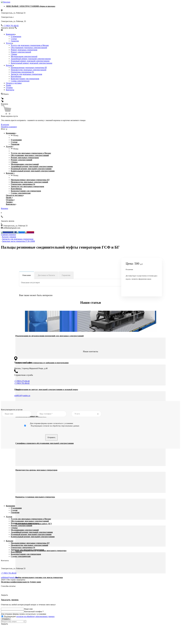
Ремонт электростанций (21, 52)
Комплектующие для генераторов (25, 79)
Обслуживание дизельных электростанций (29, 48)
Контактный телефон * (34, 611)
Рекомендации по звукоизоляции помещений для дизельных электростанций (49, 336)
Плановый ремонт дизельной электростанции (30, 61)
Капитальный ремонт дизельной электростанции (31, 63)
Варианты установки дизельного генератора (35, 497)
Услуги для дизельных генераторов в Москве (30, 45)
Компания (10, 34)
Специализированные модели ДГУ (30, 416)
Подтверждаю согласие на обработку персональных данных (55, 426)
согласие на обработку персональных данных (35, 616)
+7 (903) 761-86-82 (11, 26)
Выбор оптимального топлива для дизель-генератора (39, 577)
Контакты (10, 90)
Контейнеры (16, 76)
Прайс (8, 85)
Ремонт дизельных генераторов (24, 50)
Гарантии (15, 41)
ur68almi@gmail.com (9, 577)
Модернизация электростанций (24, 56)
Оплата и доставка (14, 83)
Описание (26, 275)
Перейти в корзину (9, 127)
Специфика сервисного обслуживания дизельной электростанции (44, 443)
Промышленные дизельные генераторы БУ (29, 67)
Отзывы (9, 87)
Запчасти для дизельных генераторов (26, 74)
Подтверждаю (29, 616)
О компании (16, 36)
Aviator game (35, 582)
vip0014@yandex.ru (22, 395)
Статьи (14, 39)
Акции (9, 202)
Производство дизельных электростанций (28, 70)
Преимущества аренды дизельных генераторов (36, 470)
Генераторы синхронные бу (22, 72)
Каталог (9, 65)
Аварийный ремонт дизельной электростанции (31, 59)
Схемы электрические (20, 81)
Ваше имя (28, 609)
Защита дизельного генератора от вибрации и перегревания (42, 363)
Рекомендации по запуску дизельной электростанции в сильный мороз (46, 389)
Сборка (14, 54)
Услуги (9, 43)
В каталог (5, 124)
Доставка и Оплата (46, 275)
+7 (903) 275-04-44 (22, 381)
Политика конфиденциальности (15, 582)
